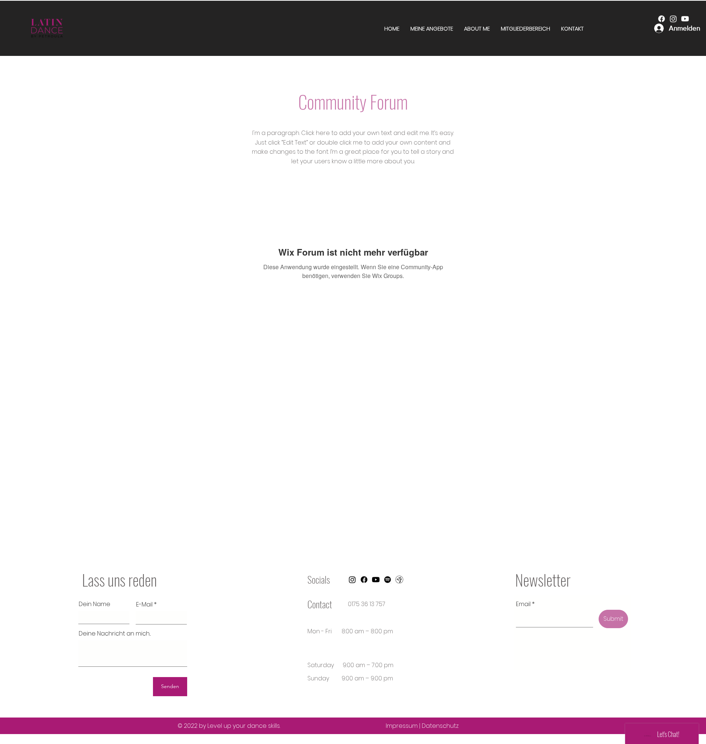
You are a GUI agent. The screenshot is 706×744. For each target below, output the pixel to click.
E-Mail (144, 605)
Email (523, 604)
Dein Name (94, 604)
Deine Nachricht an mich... (115, 634)
